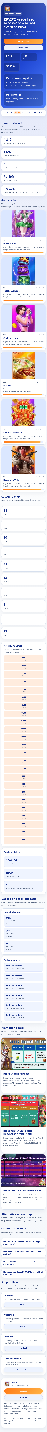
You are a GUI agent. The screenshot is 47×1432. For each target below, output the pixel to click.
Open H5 (23, 1397)
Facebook (23, 1348)
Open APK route (23, 41)
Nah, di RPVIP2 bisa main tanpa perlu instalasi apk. (19, 1263)
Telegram (23, 1305)
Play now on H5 (23, 48)
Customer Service (23, 1370)
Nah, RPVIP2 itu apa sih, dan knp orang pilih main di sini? (22, 1242)
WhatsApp (23, 1326)
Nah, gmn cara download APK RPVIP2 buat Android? (22, 1252)
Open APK (23, 1391)
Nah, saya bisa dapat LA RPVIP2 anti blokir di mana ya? (23, 1273)
